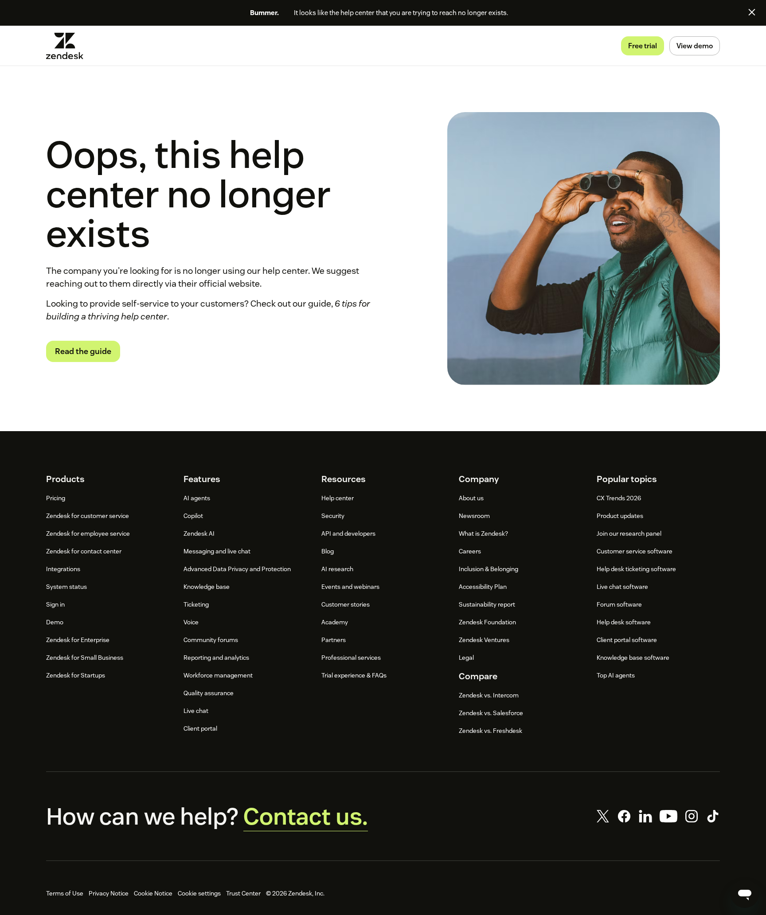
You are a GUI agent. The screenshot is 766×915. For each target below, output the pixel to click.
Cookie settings (199, 893)
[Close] (752, 12)
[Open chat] (745, 894)
